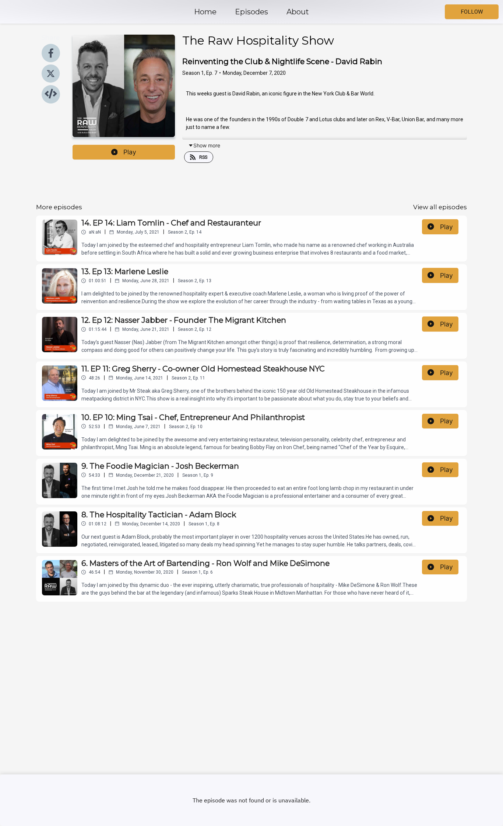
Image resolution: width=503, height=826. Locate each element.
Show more (206, 145)
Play (129, 152)
